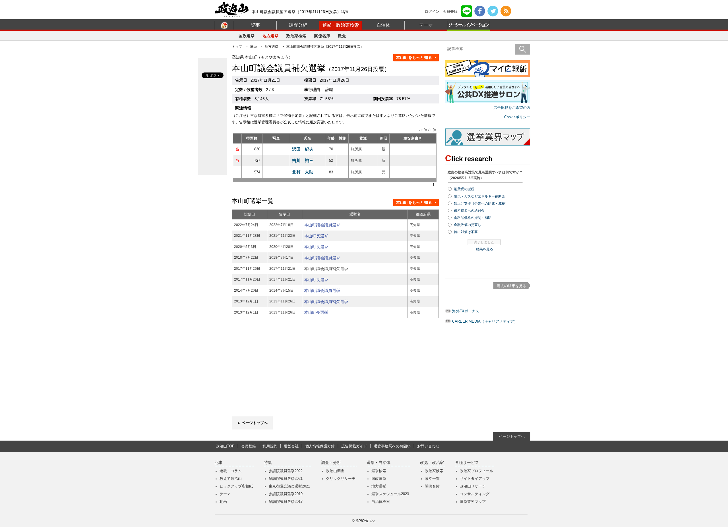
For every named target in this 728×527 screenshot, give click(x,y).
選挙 (253, 47)
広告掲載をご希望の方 (511, 107)
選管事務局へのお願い (392, 446)
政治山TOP (225, 446)
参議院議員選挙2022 (286, 471)
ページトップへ (512, 436)
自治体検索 (380, 501)
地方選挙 (270, 36)
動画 (223, 501)
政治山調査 (335, 471)
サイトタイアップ (474, 478)
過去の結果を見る (511, 286)
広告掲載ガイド (354, 446)
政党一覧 (432, 478)
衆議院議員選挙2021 (286, 478)
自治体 (383, 25)
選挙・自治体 (378, 462)
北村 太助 (302, 171)
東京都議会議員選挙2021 (289, 486)
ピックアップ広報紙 (236, 486)
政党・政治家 (432, 462)
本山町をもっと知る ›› (416, 57)
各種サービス (467, 462)
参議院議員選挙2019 (286, 494)
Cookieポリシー (517, 117)
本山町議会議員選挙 (322, 225)
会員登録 (450, 11)
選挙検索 (378, 471)
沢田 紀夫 (302, 149)
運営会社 (291, 446)
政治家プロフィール (476, 471)
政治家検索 (296, 36)
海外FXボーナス (465, 311)
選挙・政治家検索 (340, 25)
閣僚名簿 (322, 36)
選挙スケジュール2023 (390, 494)
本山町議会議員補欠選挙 (326, 301)
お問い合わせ (428, 446)
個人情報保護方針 (320, 446)
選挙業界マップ (473, 501)
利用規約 (269, 446)
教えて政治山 (231, 478)
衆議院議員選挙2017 (286, 501)
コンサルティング (474, 494)
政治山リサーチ (473, 486)
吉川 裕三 (302, 160)
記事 (255, 25)
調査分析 (298, 25)
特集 (268, 462)
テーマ (426, 25)
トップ (237, 47)
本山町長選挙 (316, 236)
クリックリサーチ (340, 478)
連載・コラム (231, 471)
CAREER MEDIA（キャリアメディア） (485, 321)
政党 (342, 36)
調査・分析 (331, 462)
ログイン (432, 11)
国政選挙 (247, 36)
